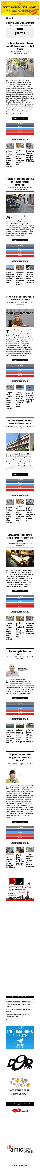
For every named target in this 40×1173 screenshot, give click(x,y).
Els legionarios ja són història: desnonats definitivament (10, 862)
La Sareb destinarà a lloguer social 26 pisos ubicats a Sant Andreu (20, 45)
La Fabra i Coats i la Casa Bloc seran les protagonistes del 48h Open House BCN (30, 514)
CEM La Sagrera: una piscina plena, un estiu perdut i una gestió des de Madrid (20, 399)
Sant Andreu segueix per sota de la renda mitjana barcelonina (20, 181)
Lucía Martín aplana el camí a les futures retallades (20, 298)
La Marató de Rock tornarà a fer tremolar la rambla (18, 1001)
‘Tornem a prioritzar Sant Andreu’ (20, 652)
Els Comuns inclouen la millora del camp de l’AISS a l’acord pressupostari (20, 736)
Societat (22, 426)
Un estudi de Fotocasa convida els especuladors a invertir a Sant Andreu (30, 156)
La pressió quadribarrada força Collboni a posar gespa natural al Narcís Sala (10, 736)
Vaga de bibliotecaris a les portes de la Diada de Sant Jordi (10, 277)
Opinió (22, 657)
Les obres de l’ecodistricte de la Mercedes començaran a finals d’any (20, 157)
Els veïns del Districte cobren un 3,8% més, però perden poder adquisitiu (20, 278)
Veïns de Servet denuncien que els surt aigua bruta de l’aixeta (20, 860)
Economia (26, 51)
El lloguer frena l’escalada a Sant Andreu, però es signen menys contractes (9, 159)
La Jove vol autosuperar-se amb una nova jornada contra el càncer (30, 398)
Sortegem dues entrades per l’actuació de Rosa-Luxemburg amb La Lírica (18, 1016)
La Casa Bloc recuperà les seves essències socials (20, 422)
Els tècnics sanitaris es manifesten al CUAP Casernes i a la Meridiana (30, 277)
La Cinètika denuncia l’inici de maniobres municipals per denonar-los (29, 736)
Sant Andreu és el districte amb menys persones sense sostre (20, 537)
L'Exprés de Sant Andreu (20, 53)
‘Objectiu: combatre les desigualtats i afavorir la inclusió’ (20, 757)
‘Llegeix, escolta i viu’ (11, 1020)
